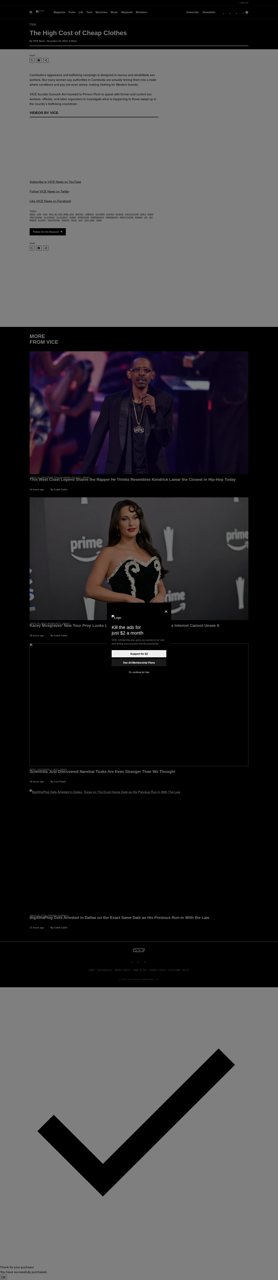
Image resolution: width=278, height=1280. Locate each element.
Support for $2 (139, 654)
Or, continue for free (139, 672)
